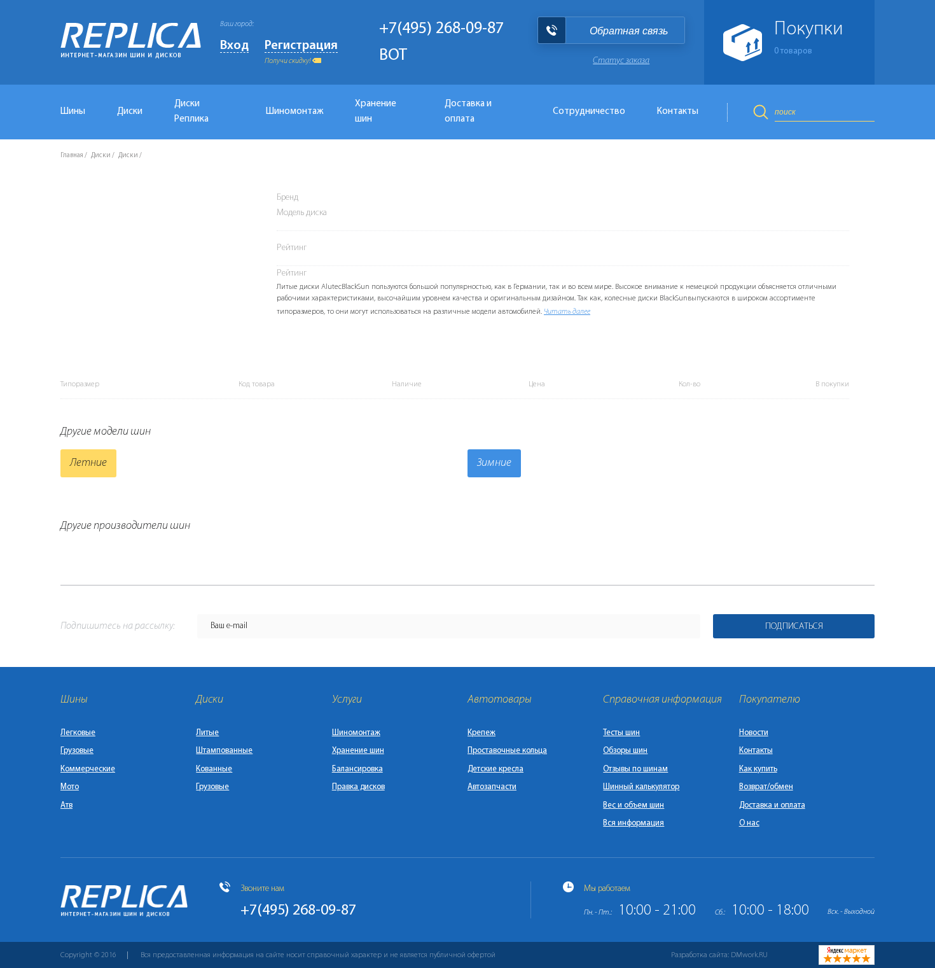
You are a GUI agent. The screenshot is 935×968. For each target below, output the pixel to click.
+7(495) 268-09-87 (441, 29)
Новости (753, 733)
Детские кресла (495, 769)
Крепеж (481, 733)
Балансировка (357, 769)
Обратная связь (629, 30)
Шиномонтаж (294, 111)
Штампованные (224, 751)
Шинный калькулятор (641, 787)
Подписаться (794, 626)
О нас (749, 823)
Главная (71, 155)
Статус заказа (621, 61)
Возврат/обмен (766, 787)
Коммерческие (87, 769)
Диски (129, 111)
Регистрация (301, 45)
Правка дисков (358, 787)
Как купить (758, 769)
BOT (393, 55)
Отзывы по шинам (635, 769)
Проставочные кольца (507, 751)
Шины (72, 111)
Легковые (77, 733)
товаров (793, 51)
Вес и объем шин (633, 805)
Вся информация (633, 823)
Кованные (214, 769)
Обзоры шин (625, 751)
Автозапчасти (492, 787)
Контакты (677, 111)
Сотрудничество (589, 111)
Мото (69, 787)
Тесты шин (621, 733)
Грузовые (77, 751)
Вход (234, 45)
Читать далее (567, 312)
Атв (66, 805)
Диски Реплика (191, 111)
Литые (207, 733)
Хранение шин (375, 111)
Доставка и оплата (468, 111)
